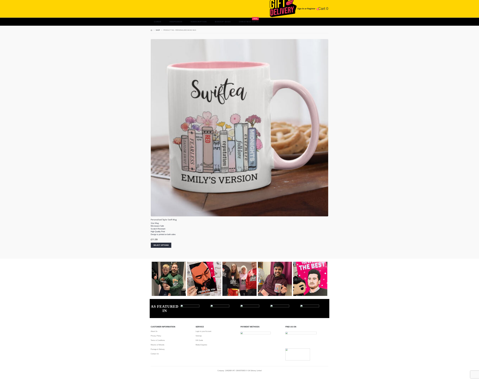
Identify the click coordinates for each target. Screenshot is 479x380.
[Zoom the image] (190, 306)
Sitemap (199, 336)
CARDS (157, 22)
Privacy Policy (156, 336)
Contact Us (155, 354)
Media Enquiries (201, 345)
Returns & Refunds (157, 345)
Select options (161, 245)
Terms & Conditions (158, 340)
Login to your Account (203, 331)
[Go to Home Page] (151, 30)
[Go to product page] (239, 127)
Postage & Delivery (158, 349)
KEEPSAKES (176, 22)
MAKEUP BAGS (223, 22)
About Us (154, 331)
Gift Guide (199, 340)
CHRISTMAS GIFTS (249, 20)
